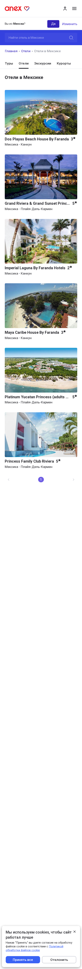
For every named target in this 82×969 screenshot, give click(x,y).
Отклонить (59, 960)
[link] (8, 480)
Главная (11, 51)
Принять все (23, 960)
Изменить (69, 24)
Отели (26, 51)
